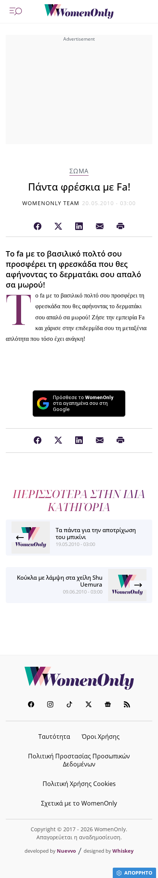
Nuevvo (66, 850)
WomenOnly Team (51, 203)
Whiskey (122, 850)
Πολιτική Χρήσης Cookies (79, 783)
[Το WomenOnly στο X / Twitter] (88, 705)
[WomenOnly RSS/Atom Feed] (127, 705)
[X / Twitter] (58, 226)
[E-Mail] (99, 226)
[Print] (120, 226)
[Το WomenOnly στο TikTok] (69, 705)
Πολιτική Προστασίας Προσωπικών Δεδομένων (79, 760)
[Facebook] (37, 226)
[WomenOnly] (79, 11)
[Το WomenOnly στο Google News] (108, 705)
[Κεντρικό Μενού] (16, 11)
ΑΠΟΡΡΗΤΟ (138, 872)
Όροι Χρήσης (101, 736)
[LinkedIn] (79, 226)
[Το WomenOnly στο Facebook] (31, 705)
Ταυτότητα (54, 736)
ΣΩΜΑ (79, 171)
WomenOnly (79, 678)
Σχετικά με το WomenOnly (79, 803)
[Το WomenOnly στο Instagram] (50, 705)
